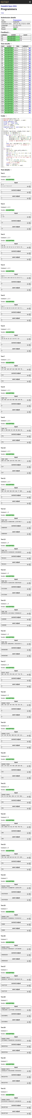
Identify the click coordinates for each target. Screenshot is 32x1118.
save (30, 186)
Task (2, 13)
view (28, 186)
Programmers (17, 20)
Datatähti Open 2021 (9, 6)
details (30, 48)
